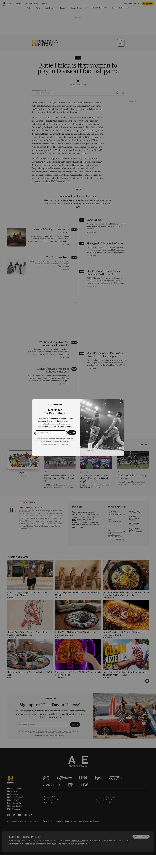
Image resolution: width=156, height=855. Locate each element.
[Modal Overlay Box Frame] (78, 427)
